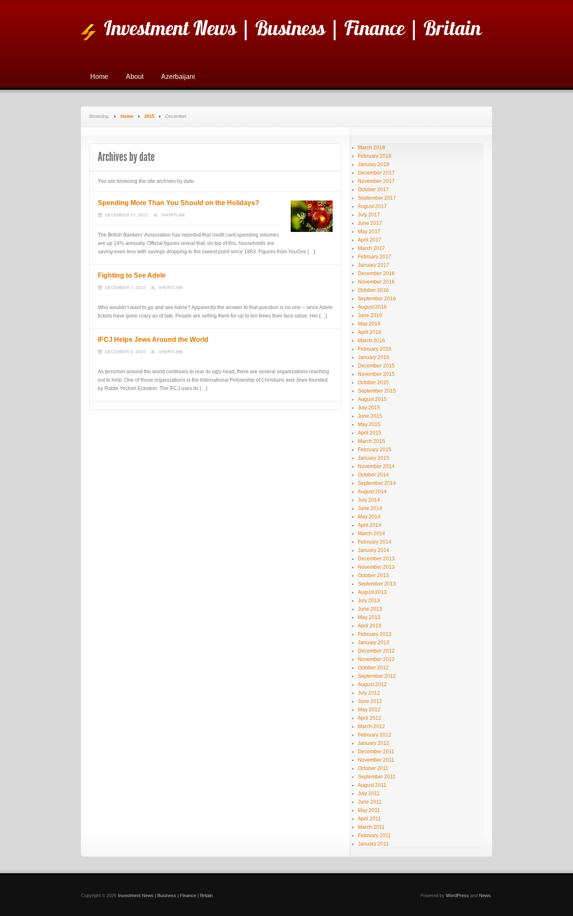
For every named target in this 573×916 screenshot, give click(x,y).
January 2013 (373, 642)
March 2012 (371, 726)
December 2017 (376, 173)
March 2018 (371, 148)
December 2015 (376, 366)
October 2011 (373, 768)
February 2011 (374, 835)
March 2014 (371, 533)
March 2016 (371, 341)
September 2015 (377, 391)
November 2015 (376, 374)
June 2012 (370, 701)
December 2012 (376, 651)
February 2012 (374, 735)
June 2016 (370, 315)
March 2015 (371, 441)
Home (99, 76)
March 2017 (371, 248)
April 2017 (369, 240)
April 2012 (369, 718)
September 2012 (377, 676)
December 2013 (376, 559)
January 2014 (373, 550)
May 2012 (369, 710)
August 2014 (372, 491)
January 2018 (373, 164)
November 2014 (376, 466)
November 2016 (376, 282)
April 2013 (369, 626)
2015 (149, 116)
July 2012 (369, 693)
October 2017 (373, 190)
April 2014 (369, 525)
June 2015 (370, 416)
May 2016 (369, 324)
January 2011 (373, 844)
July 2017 (369, 215)
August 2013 (372, 592)
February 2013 (374, 634)
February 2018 (374, 156)
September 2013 (377, 584)
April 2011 (369, 819)
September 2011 (377, 777)
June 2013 (370, 609)
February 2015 (374, 450)
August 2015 (372, 399)
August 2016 (372, 307)
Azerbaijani (178, 76)
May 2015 (369, 424)
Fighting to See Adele (132, 275)
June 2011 (370, 802)
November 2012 (376, 659)
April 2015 (369, 433)
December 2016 (376, 273)
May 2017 (369, 231)
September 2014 (377, 483)
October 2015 (373, 382)
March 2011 (371, 827)
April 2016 (369, 332)
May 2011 (369, 810)
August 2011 (372, 785)
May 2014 (369, 517)
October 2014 (373, 475)
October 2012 (373, 668)
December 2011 (376, 752)
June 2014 (370, 508)
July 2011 (369, 793)
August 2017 (372, 206)
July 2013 (369, 601)
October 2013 (373, 575)
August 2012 (372, 684)
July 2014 (369, 500)
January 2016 (373, 357)
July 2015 (369, 408)
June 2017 (370, 223)
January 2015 (373, 458)
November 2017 (376, 181)
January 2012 (373, 743)
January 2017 (373, 265)
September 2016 (377, 299)
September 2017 (377, 198)
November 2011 (376, 760)
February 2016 (374, 349)
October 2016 (373, 290)
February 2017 (374, 257)
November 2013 (376, 567)
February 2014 (374, 542)
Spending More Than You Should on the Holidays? (178, 202)
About (134, 76)
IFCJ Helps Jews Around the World (153, 339)
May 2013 (369, 617)
